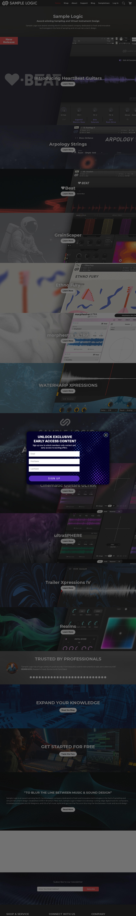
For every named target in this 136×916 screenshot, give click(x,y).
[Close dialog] (106, 435)
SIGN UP (54, 478)
